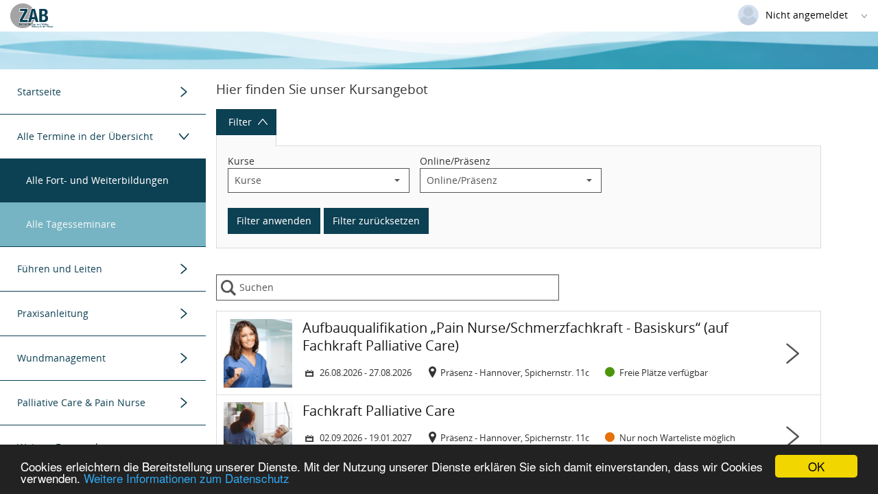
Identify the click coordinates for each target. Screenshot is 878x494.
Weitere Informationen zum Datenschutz (186, 477)
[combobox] (306, 180)
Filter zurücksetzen (376, 220)
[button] (397, 180)
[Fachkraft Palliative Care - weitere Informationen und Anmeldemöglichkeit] (518, 436)
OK (816, 466)
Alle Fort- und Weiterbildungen (97, 180)
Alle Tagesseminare (71, 224)
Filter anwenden (274, 220)
